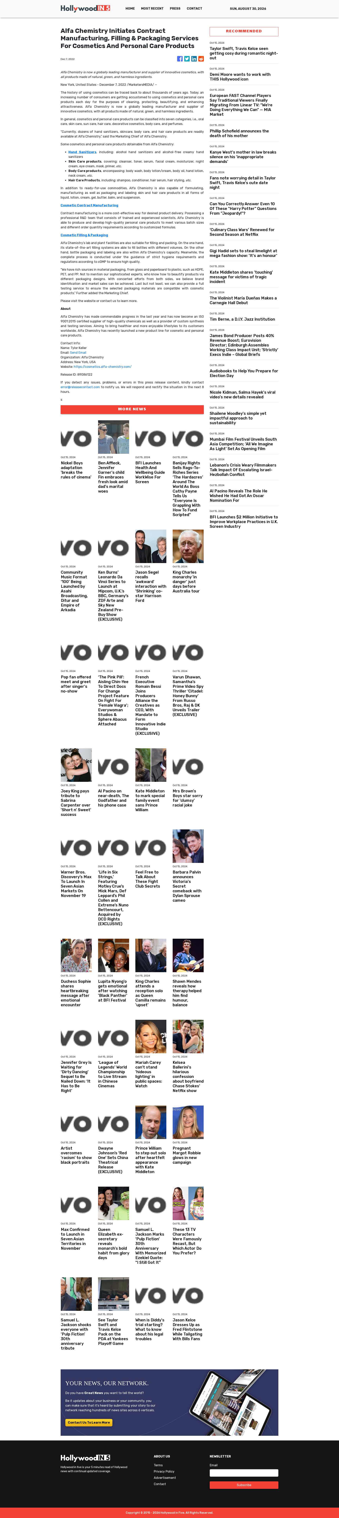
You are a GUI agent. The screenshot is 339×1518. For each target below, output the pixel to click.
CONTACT (194, 8)
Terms (158, 1465)
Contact (160, 1484)
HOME (130, 8)
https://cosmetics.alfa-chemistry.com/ (103, 367)
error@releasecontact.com (80, 387)
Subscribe (244, 1485)
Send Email (78, 352)
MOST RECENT (152, 8)
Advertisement (165, 1478)
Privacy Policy (164, 1471)
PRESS (175, 8)
